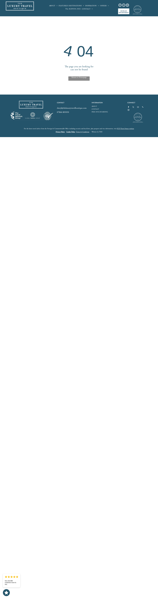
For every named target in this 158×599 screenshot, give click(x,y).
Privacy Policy (60, 132)
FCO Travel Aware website (125, 129)
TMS (100, 132)
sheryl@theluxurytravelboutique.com (72, 108)
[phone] (143, 107)
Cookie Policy (70, 132)
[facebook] (120, 5)
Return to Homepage (79, 77)
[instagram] (127, 5)
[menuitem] (53, 5)
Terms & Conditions (82, 132)
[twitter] (123, 5)
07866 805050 (63, 112)
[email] (138, 107)
